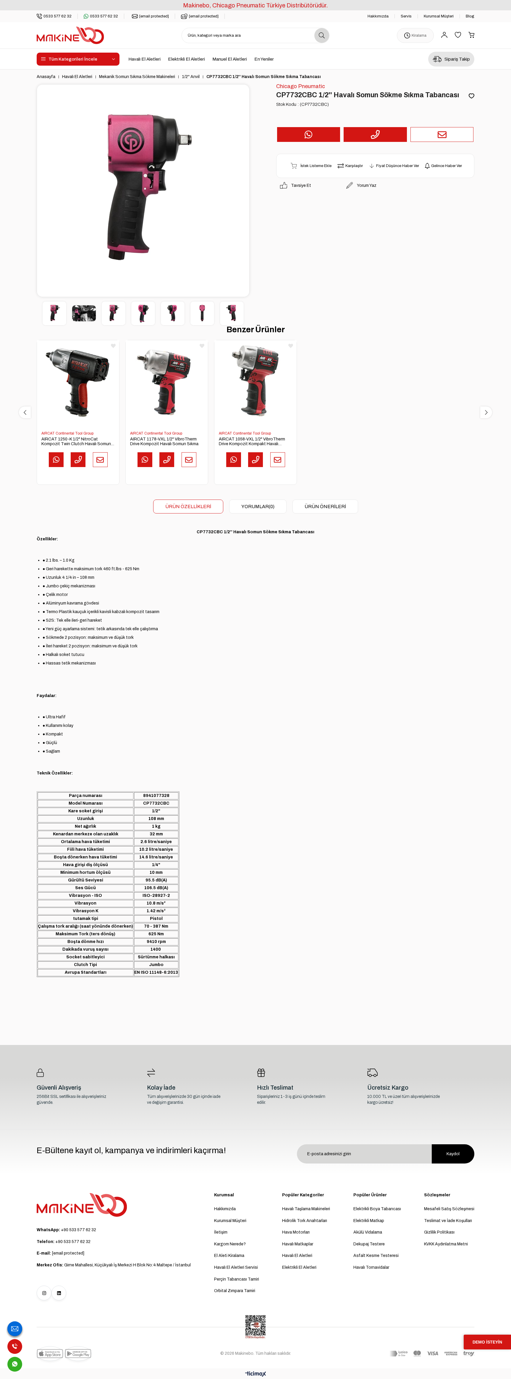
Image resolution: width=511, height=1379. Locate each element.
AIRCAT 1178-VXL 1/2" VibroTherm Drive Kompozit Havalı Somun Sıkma (164, 441)
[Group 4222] (82, 1205)
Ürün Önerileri (325, 506)
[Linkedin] (58, 1293)
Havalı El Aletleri (144, 59)
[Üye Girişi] (444, 35)
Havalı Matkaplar (297, 1244)
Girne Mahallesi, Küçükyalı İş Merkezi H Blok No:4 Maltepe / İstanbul (114, 1265)
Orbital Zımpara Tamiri (234, 1291)
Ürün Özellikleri (188, 506)
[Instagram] (44, 1293)
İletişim (220, 1232)
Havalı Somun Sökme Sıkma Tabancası (273, 532)
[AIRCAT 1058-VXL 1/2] (255, 381)
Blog (470, 16)
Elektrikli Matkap (368, 1220)
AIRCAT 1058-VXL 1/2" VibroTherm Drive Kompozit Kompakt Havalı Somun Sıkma (252, 441)
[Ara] (321, 35)
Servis (406, 16)
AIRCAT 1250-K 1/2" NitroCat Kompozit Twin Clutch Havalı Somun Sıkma (76, 441)
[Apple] (50, 1353)
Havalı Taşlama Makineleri (306, 1209)
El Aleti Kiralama (229, 1255)
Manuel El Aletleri (229, 59)
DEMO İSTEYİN (487, 1342)
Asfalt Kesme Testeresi (376, 1255)
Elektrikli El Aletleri (186, 59)
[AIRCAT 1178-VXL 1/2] (167, 381)
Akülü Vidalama (367, 1232)
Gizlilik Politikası (439, 1232)
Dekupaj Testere (369, 1244)
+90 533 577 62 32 (66, 1230)
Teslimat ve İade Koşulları (448, 1220)
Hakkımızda (378, 16)
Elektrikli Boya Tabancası (377, 1209)
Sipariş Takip (457, 59)
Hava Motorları (296, 1232)
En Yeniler (264, 59)
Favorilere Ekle (113, 345)
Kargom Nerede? (230, 1244)
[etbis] (255, 1327)
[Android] (78, 1353)
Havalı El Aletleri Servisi (236, 1267)
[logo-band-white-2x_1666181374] (431, 1354)
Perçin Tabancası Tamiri (236, 1279)
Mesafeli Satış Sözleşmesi (449, 1209)
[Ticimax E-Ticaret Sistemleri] (255, 1374)
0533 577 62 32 (57, 16)
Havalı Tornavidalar (371, 1267)
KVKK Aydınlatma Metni (446, 1244)
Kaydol (453, 1154)
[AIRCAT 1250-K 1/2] (78, 381)
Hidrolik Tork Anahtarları (304, 1220)
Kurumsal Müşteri (439, 16)
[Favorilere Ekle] (471, 96)
